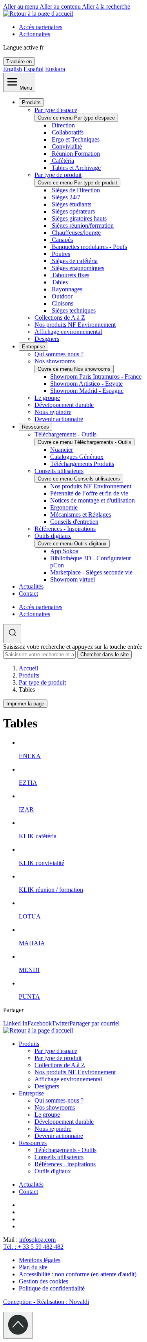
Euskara (55, 69)
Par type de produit (58, 174)
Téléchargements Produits (82, 463)
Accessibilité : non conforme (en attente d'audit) (77, 1274)
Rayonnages (67, 289)
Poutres (61, 253)
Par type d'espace (55, 110)
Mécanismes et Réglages (80, 514)
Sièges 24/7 (66, 197)
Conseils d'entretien (74, 521)
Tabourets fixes (70, 275)
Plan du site (33, 1267)
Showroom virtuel (72, 579)
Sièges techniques (74, 310)
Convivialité (67, 146)
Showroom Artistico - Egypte (86, 383)
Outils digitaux (52, 535)
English (12, 69)
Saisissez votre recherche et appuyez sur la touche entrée (72, 646)
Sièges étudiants (71, 204)
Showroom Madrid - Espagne (86, 390)
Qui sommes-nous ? (58, 354)
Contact (28, 593)
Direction (63, 125)
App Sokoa (64, 551)
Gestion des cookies (43, 1281)
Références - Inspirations (65, 528)
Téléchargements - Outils (65, 434)
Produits (31, 102)
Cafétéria (63, 160)
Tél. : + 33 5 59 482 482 (33, 1246)
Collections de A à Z (59, 317)
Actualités (31, 586)
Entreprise (33, 347)
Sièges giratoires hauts (79, 218)
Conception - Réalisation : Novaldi (46, 1301)
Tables (60, 282)
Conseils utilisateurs (58, 471)
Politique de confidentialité (52, 1288)
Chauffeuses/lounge (76, 232)
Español (34, 69)
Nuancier (61, 449)
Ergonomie (64, 507)
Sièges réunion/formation (83, 225)
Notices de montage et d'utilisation (92, 500)
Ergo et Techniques (76, 139)
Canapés (62, 239)
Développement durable (64, 404)
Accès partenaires (40, 27)
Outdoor (62, 296)
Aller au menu (21, 6)
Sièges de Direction (76, 190)
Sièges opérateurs (73, 211)
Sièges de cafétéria (75, 261)
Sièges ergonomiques (78, 268)
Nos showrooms (54, 361)
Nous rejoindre (52, 412)
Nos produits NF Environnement (75, 324)
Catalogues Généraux (76, 456)
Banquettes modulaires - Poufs (89, 246)
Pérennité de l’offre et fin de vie (89, 493)
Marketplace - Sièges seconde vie (91, 572)
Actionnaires (34, 34)
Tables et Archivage (76, 167)
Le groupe (47, 397)
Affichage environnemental (68, 331)
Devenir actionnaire (58, 419)
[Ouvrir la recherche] (12, 633)
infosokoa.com (37, 1239)
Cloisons (62, 303)
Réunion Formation (76, 153)
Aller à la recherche (106, 6)
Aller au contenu (61, 6)
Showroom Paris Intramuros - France (96, 376)
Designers (46, 338)
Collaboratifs (67, 132)
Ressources (35, 427)
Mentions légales (39, 1260)
